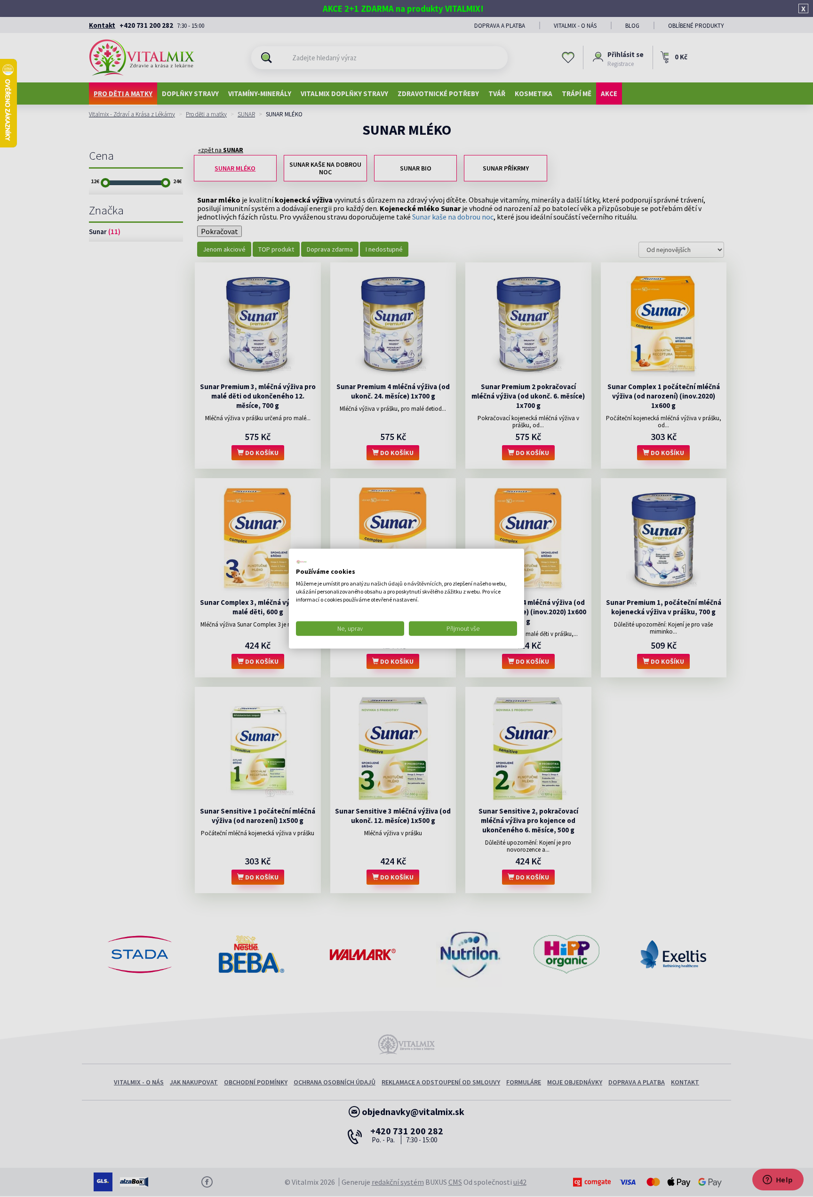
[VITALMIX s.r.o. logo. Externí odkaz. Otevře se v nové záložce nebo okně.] (301, 561)
